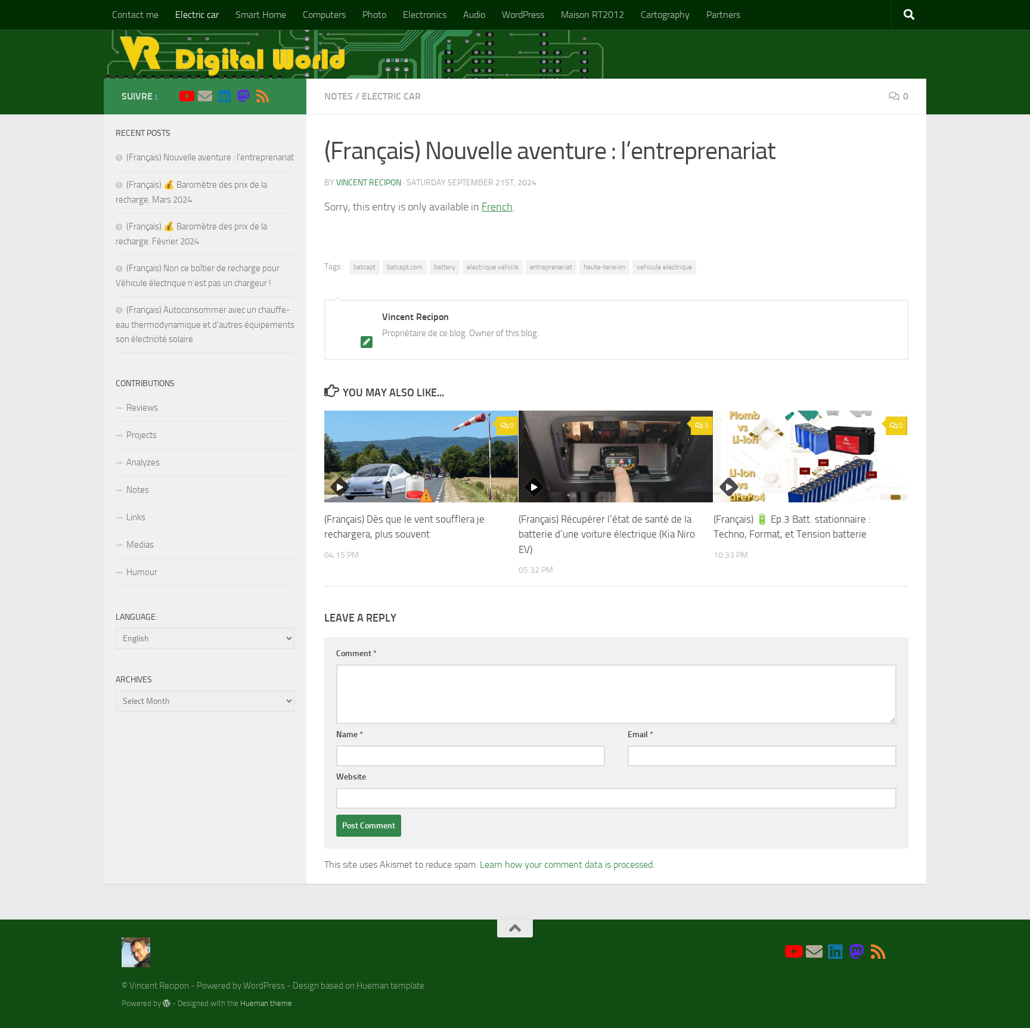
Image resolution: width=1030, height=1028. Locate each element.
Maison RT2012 (592, 14)
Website (351, 777)
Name (349, 734)
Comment (356, 653)
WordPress (523, 14)
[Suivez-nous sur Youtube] (186, 96)
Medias (140, 544)
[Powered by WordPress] (166, 1003)
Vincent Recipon (368, 183)
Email (640, 734)
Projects (141, 435)
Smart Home (260, 14)
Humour (141, 572)
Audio (474, 14)
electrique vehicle (493, 267)
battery (444, 267)
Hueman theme (266, 1003)
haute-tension (604, 267)
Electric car (197, 14)
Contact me (135, 14)
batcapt (364, 267)
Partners (723, 14)
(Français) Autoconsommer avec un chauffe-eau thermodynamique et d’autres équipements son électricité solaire (205, 324)
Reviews (142, 407)
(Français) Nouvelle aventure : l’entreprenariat (210, 157)
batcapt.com (405, 267)
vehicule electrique (664, 267)
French (497, 206)
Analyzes (143, 462)
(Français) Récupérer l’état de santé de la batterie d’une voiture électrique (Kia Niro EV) (607, 534)
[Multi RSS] (262, 96)
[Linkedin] (224, 96)
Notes (338, 96)
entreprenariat (551, 267)
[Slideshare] (281, 96)
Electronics (424, 14)
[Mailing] (205, 96)
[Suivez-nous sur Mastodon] (243, 96)
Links (135, 517)
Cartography (665, 14)
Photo (374, 14)
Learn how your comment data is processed (566, 864)
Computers (324, 14)
